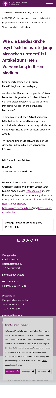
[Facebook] (37, 240)
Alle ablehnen (42, 371)
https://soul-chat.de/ (14, 203)
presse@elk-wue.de (12, 315)
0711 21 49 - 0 (10, 281)
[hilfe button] (49, 3)
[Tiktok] (32, 240)
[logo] (14, 3)
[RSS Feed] (28, 240)
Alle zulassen (10, 371)
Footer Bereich (8, 246)
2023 (37, 12)
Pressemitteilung (23, 12)
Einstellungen (26, 371)
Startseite (7, 12)
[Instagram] (23, 240)
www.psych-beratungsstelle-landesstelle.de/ (27, 199)
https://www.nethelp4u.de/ (17, 207)
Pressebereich (33, 190)
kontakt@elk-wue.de (13, 274)
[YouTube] (19, 240)
